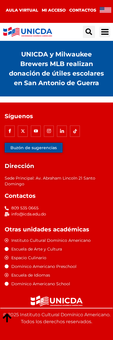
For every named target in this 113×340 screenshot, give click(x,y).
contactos (82, 10)
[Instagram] (49, 131)
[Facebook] (10, 131)
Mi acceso (54, 10)
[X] (23, 131)
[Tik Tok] (75, 131)
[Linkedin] (62, 131)
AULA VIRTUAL (22, 10)
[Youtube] (36, 131)
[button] (89, 32)
